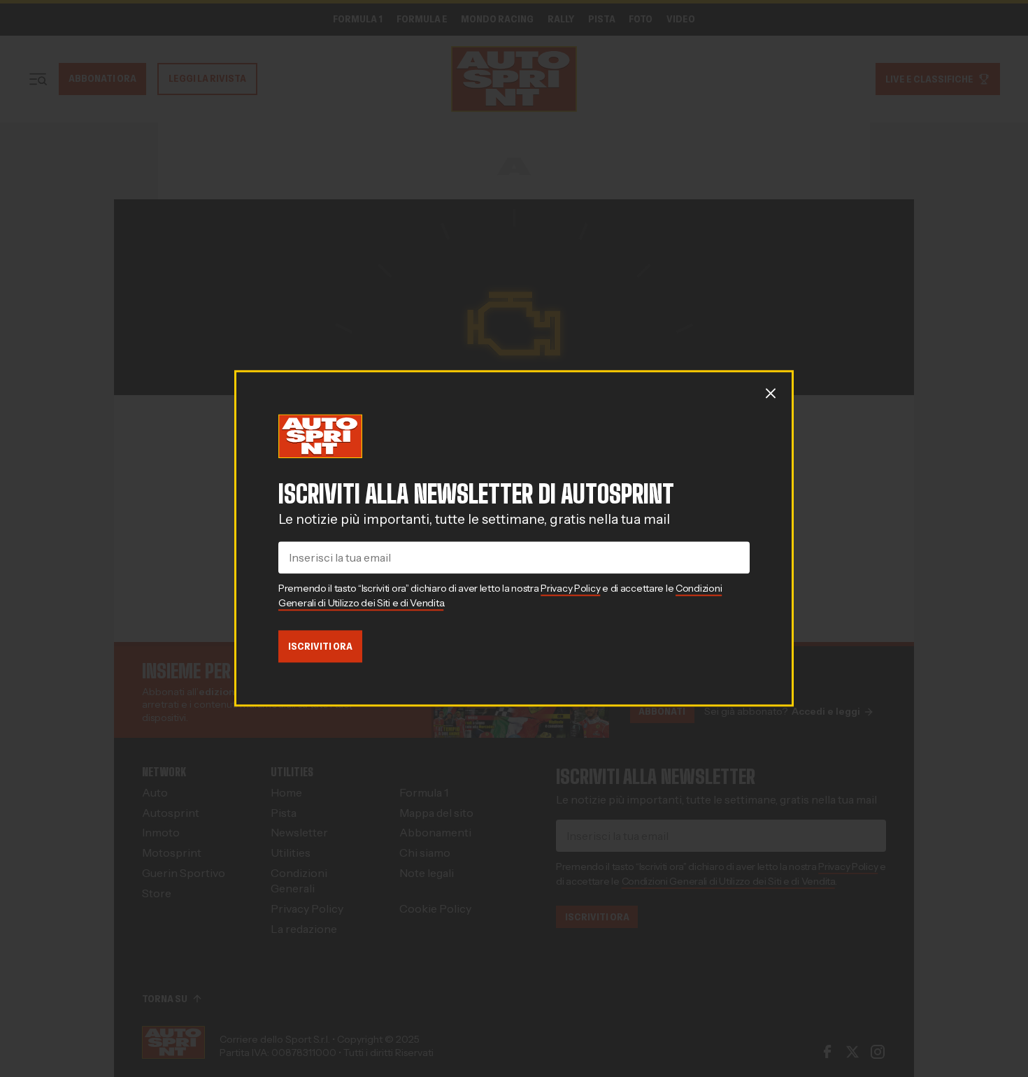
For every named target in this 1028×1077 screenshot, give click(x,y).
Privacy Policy (570, 588)
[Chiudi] (770, 393)
